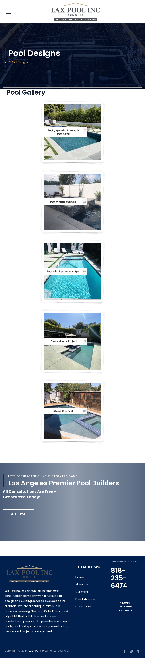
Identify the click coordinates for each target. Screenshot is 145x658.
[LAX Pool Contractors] (76, 11)
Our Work (81, 592)
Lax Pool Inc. (36, 651)
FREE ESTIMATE (18, 514)
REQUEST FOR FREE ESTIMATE (125, 606)
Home (79, 577)
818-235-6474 (119, 578)
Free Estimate (85, 599)
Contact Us (83, 606)
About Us (81, 584)
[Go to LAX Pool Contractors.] (6, 62)
